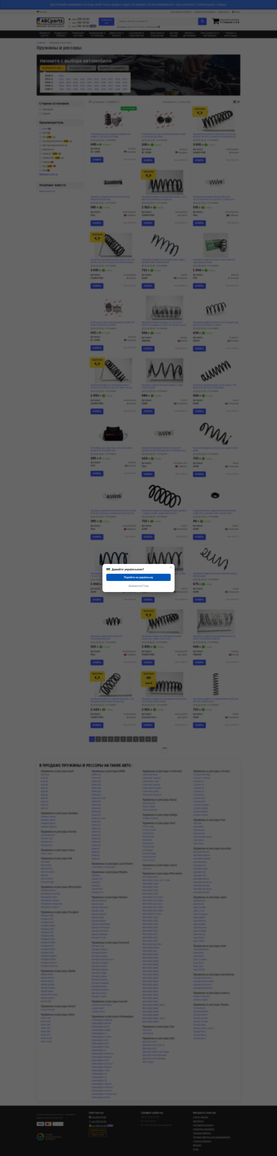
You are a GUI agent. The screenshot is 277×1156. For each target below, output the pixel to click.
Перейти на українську (138, 577)
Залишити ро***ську (138, 585)
